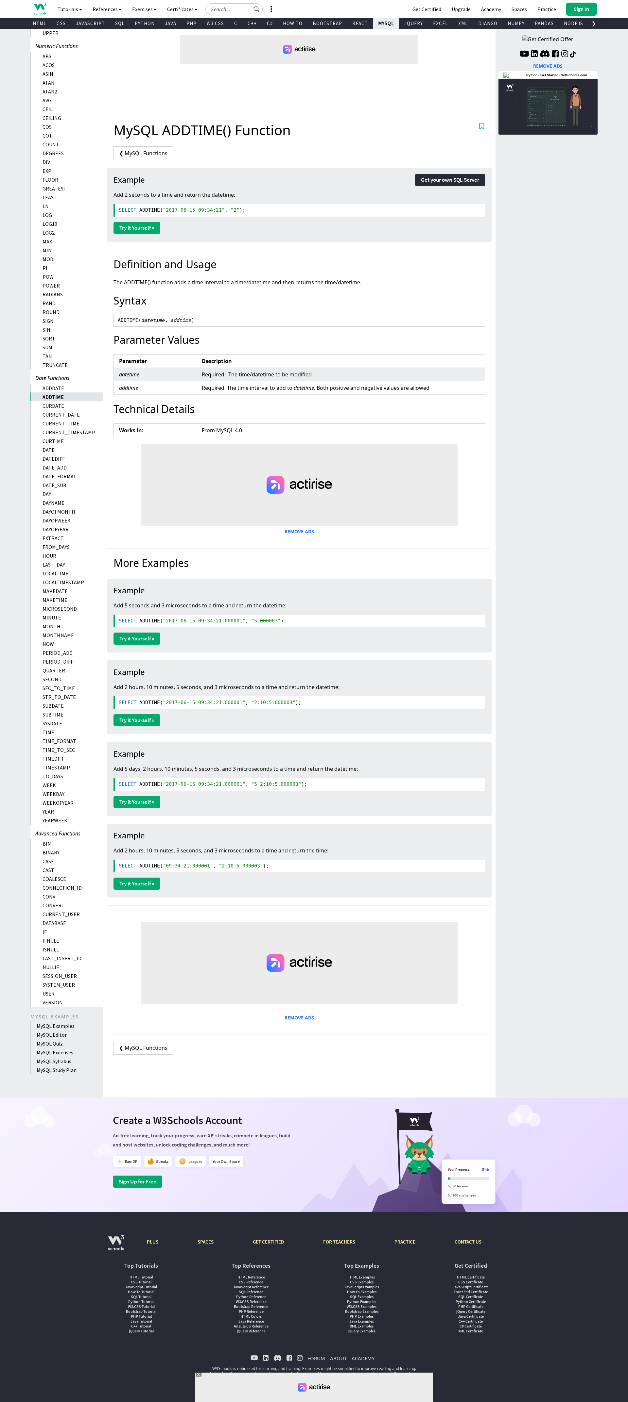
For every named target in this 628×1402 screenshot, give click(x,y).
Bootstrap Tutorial (141, 1311)
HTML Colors (251, 1316)
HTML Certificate (471, 1277)
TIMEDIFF (53, 758)
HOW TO (293, 23)
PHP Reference (251, 1311)
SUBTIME (53, 714)
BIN (47, 843)
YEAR (48, 811)
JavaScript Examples (361, 1286)
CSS (61, 23)
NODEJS (573, 23)
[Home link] (40, 8)
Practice (546, 9)
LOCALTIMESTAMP (63, 582)
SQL (120, 23)
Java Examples (361, 1321)
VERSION (53, 1002)
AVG (47, 100)
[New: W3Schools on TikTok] (573, 54)
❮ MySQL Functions (143, 153)
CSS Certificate (470, 1281)
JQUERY (413, 23)
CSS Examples (362, 1281)
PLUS (152, 1242)
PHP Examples (362, 1316)
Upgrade (461, 9)
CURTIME (53, 441)
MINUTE (52, 617)
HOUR (49, 556)
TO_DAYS (53, 776)
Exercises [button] (143, 9)
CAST (48, 870)
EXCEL (440, 23)
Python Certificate (471, 1301)
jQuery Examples (361, 1330)
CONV (49, 896)
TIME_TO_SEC (59, 750)
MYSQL (386, 23)
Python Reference (251, 1296)
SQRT (49, 338)
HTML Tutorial (141, 1277)
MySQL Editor (52, 1034)
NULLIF (51, 967)
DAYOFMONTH (59, 511)
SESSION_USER (60, 976)
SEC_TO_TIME (59, 688)
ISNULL (51, 949)
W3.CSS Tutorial (141, 1306)
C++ (252, 23)
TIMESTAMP (56, 767)
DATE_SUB (54, 485)
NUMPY (516, 23)
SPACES (206, 1242)
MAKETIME (55, 600)
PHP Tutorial (141, 1316)
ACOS (49, 65)
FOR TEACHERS (339, 1242)
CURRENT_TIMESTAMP (69, 432)
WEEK (49, 785)
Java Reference (251, 1321)
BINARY (51, 852)
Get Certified (426, 9)
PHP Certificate (470, 1306)
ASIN (48, 74)
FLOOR (50, 179)
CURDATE (53, 406)
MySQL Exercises (55, 1052)
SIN (46, 329)
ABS (47, 56)
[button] (256, 9)
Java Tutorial (141, 1321)
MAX (47, 241)
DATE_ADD (55, 467)
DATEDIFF (54, 458)
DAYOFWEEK (57, 520)
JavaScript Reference (251, 1286)
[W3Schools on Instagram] (565, 54)
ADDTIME (53, 397)
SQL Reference (251, 1291)
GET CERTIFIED (268, 1242)
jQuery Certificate (470, 1311)
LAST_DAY (54, 564)
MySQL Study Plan (57, 1070)
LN (46, 206)
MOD (48, 259)
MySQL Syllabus (54, 1061)
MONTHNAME (58, 635)
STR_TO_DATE (59, 697)
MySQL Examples (56, 1026)
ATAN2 (50, 91)
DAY (47, 494)
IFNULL (51, 940)
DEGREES (53, 153)
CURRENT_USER (61, 914)
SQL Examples (362, 1296)
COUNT (51, 144)
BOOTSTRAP (327, 23)
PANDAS (544, 23)
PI (45, 268)
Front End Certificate (471, 1291)
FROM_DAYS (56, 547)
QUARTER (54, 670)
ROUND (51, 312)
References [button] (106, 9)
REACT (360, 23)
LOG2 (49, 232)
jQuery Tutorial (141, 1330)
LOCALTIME (55, 573)
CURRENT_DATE (61, 414)
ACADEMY (363, 1358)
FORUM (316, 1358)
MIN (47, 250)
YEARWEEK (55, 820)
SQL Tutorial (141, 1296)
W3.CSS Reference (251, 1301)
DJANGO (487, 23)
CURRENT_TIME (61, 423)
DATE (49, 450)
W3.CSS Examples (361, 1306)
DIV (46, 162)
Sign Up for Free (137, 1181)
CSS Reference (251, 1281)
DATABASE (54, 923)
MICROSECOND (60, 608)
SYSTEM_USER (59, 984)
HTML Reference (251, 1277)
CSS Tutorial (141, 1281)
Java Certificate (471, 1316)
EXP (47, 171)
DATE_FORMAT (60, 476)
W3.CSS (215, 23)
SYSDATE (52, 723)
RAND (49, 303)
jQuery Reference (251, 1330)
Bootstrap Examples (361, 1311)
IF (45, 932)
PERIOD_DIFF (58, 661)
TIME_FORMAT (59, 741)
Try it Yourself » (136, 227)
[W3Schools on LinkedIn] (534, 54)
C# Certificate (471, 1326)
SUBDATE (53, 705)
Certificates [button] (181, 9)
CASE (48, 861)
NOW (48, 644)
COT (47, 135)
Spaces (519, 9)
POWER (51, 285)
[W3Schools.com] (116, 1246)
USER (49, 993)
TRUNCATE (55, 365)
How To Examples (361, 1291)
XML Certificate (470, 1330)
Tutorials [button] (68, 9)
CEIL (48, 109)
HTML (39, 23)
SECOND (52, 679)
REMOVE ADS (299, 531)
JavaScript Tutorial (141, 1286)
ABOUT (338, 1358)
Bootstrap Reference (251, 1306)
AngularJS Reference (251, 1326)
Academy (491, 9)
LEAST (50, 197)
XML (463, 23)
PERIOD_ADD (58, 653)
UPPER (51, 33)
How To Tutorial (141, 1291)
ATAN (49, 82)
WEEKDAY (53, 794)
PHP (191, 23)
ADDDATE (53, 388)
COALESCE (54, 879)
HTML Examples (361, 1277)
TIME (48, 732)
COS (47, 127)
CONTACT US (468, 1242)
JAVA (170, 23)
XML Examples (362, 1326)
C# (270, 23)
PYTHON (145, 23)
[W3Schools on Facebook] (555, 54)
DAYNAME (53, 503)
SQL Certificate (470, 1296)
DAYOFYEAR (56, 529)
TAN (47, 356)
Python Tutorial (141, 1301)
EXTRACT (53, 538)
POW (48, 276)
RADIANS (53, 294)
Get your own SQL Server (450, 179)
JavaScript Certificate (471, 1286)
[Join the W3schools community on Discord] (545, 54)
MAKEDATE (55, 591)
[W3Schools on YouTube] (524, 54)
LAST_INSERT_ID (62, 958)
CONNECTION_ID (62, 887)
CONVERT (54, 905)
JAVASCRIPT (90, 23)
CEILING (52, 118)
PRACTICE (404, 1242)
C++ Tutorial (141, 1326)
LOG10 (50, 224)
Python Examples (361, 1301)
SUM (47, 347)
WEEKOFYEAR (58, 803)
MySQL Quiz (50, 1043)
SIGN (48, 321)
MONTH (52, 626)
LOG (47, 215)
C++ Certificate (471, 1321)
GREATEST (55, 188)
